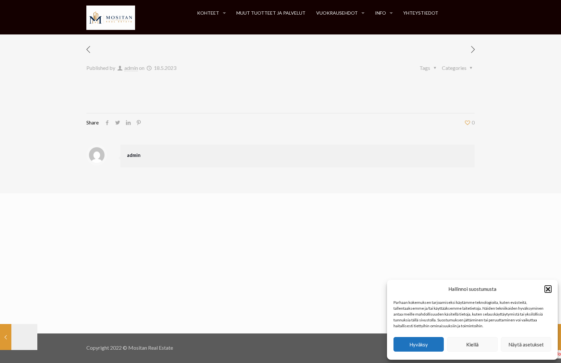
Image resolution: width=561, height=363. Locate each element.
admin (131, 68)
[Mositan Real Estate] (110, 17)
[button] (548, 289)
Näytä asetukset (526, 344)
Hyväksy (418, 344)
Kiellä (472, 344)
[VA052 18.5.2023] (18, 337)
